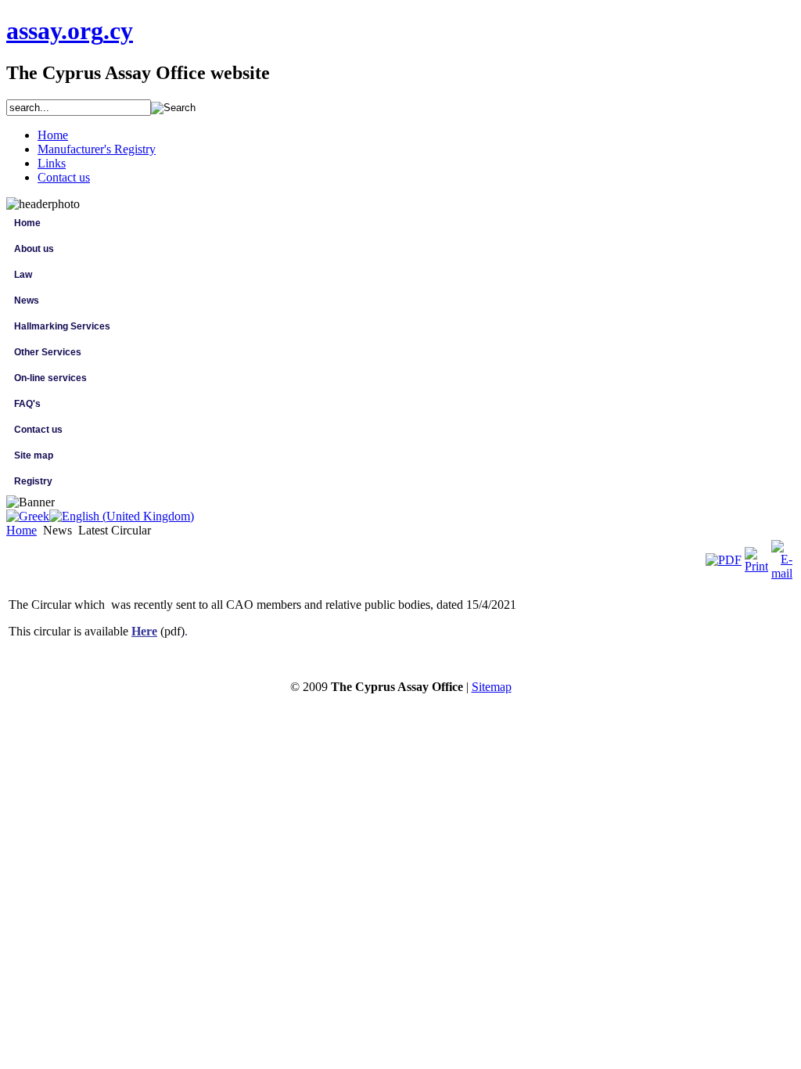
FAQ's (27, 403)
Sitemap (492, 686)
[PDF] (724, 560)
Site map (33, 455)
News (26, 300)
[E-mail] (781, 573)
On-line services (50, 378)
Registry (33, 481)
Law (23, 274)
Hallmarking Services (62, 326)
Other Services (47, 352)
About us (34, 248)
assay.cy (69, 30)
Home (27, 223)
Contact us (38, 429)
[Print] (756, 566)
